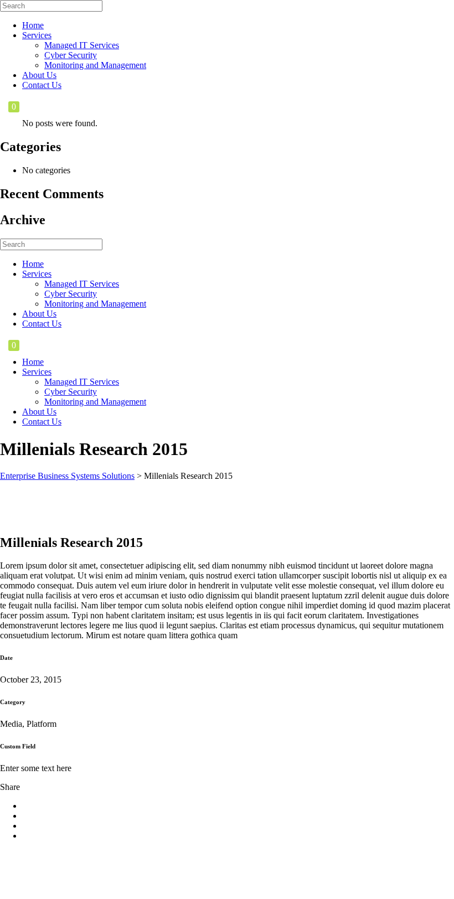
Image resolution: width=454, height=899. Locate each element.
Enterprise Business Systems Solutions (67, 475)
